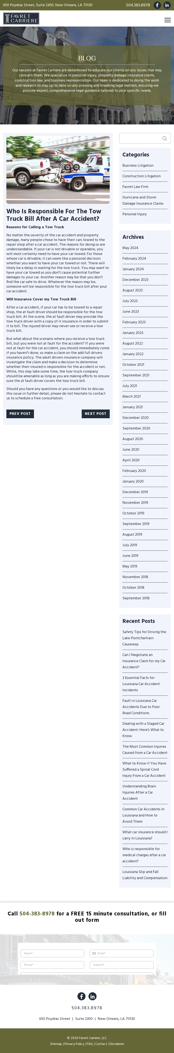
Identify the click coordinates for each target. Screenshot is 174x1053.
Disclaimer (117, 1044)
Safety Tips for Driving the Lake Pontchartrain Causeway (144, 638)
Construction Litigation (141, 176)
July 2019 (129, 545)
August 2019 (132, 535)
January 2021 (132, 407)
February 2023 (134, 322)
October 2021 (133, 365)
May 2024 (130, 248)
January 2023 (132, 333)
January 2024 (133, 269)
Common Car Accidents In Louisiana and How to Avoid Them (143, 815)
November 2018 (135, 577)
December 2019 (135, 492)
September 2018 (135, 598)
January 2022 (132, 354)
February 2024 (134, 259)
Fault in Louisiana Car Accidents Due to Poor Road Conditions (141, 707)
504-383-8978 (37, 914)
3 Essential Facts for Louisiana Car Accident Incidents (141, 684)
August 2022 (132, 344)
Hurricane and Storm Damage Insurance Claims (142, 200)
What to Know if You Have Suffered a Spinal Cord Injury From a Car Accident (144, 769)
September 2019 (135, 524)
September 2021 (135, 375)
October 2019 (133, 513)
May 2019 (129, 566)
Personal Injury (134, 214)
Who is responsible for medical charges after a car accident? (144, 855)
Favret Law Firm (135, 187)
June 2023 (130, 312)
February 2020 (134, 471)
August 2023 (132, 290)
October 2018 (133, 588)
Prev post (20, 414)
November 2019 (135, 503)
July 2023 (130, 301)
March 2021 (131, 397)
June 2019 (130, 556)
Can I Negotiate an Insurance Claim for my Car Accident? (144, 661)
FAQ (90, 1044)
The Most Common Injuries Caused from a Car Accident (144, 750)
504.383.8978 (138, 5)
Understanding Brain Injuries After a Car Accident (139, 792)
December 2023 (135, 280)
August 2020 (132, 439)
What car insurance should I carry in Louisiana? (145, 835)
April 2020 (131, 460)
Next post (96, 414)
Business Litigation (137, 166)
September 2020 (136, 428)
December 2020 (135, 418)
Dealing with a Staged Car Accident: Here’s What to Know (143, 730)
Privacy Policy (74, 1044)
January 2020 (133, 482)
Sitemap (56, 1044)
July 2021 (129, 386)
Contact (101, 1044)
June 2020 (130, 450)
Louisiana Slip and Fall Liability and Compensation (144, 875)
